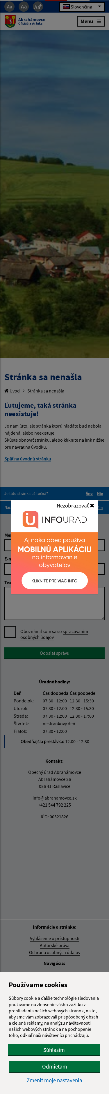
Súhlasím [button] (54, 1049)
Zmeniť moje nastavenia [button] (54, 1080)
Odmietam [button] (54, 1066)
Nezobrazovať (73, 505)
